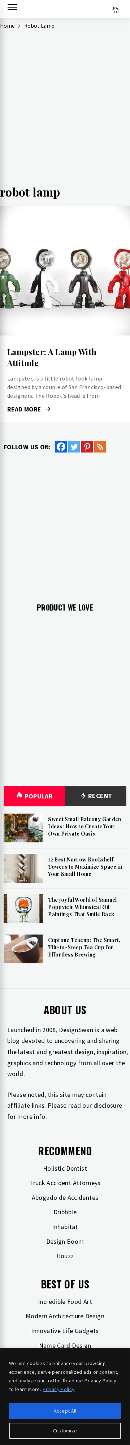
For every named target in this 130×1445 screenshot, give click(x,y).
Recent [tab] (99, 796)
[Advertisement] (65, 114)
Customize (65, 1430)
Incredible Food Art (65, 1301)
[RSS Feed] (100, 447)
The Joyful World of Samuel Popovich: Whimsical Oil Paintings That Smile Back (82, 906)
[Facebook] (61, 447)
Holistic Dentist (65, 1168)
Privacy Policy (58, 1389)
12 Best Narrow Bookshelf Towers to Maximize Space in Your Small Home (85, 866)
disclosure (108, 1105)
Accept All (65, 1411)
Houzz (65, 1256)
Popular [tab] (39, 796)
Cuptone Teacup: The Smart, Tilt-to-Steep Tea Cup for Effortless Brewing (84, 947)
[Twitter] (74, 447)
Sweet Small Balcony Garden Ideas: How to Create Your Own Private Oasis (84, 826)
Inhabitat (65, 1227)
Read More (64, 270)
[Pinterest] (87, 447)
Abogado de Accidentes (65, 1197)
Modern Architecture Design (65, 1316)
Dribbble (65, 1212)
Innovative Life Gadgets (65, 1331)
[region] (65, 1396)
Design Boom (65, 1241)
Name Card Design (65, 1345)
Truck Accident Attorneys (65, 1183)
